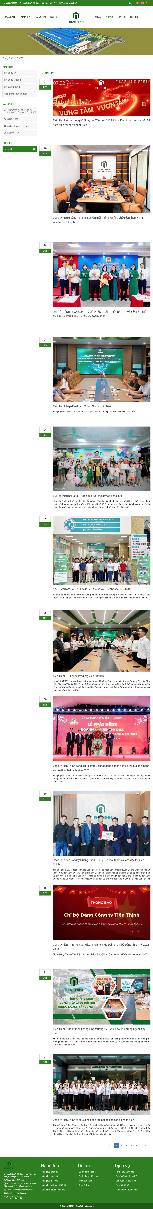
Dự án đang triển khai (89, 1176)
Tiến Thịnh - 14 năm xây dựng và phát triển (78, 676)
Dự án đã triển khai (87, 1172)
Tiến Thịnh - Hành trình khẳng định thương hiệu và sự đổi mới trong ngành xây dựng (99, 1031)
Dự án (98, 17)
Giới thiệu (26, 17)
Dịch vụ (54, 17)
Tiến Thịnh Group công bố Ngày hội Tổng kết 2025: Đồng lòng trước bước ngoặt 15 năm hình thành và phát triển (101, 122)
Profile (10, 149)
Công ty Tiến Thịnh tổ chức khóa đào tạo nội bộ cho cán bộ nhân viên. (94, 1119)
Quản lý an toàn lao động (53, 1190)
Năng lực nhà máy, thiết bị (54, 1185)
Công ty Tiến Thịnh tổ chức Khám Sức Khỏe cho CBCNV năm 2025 (92, 589)
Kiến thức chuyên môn (15, 93)
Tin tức (109, 17)
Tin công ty (10, 72)
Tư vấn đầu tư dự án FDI (126, 1176)
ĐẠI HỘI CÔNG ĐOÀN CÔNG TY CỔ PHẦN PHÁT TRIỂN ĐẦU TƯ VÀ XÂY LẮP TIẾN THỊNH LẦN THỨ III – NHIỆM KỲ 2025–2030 (100, 314)
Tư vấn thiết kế (122, 1185)
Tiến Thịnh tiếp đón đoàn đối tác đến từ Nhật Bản (82, 406)
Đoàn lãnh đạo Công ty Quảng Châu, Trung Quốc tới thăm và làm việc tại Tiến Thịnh (98, 862)
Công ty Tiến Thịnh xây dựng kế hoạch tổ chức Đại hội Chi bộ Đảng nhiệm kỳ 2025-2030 (101, 947)
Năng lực (41, 17)
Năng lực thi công (50, 1181)
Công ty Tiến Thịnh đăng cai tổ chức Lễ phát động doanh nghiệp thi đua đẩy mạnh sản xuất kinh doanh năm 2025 (101, 768)
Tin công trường (12, 79)
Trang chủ (10, 17)
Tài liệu (134, 17)
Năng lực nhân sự (50, 1172)
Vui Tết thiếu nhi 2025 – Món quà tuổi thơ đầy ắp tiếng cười (88, 495)
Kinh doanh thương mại (127, 1190)
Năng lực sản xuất (50, 1176)
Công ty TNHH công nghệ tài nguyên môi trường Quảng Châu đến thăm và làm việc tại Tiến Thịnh (99, 220)
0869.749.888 (11, 3)
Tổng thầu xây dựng (125, 1172)
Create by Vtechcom (85, 1206)
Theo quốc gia (85, 1181)
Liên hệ (122, 17)
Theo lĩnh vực (85, 1185)
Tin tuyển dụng (12, 86)
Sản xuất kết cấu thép (126, 1181)
